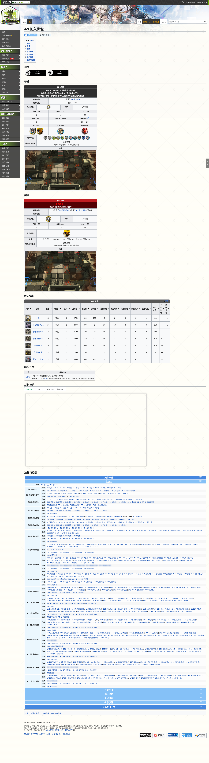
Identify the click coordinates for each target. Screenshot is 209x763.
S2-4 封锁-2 (78, 502)
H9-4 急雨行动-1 (88, 582)
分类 (26, 713)
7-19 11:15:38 (84, 547)
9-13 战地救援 (157, 574)
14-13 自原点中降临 (95, 635)
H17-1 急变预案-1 (53, 684)
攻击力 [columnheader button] (84, 309)
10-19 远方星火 (150, 590)
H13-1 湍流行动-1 (53, 627)
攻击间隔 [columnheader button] (114, 309)
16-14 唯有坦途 (82, 664)
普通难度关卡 (36, 713)
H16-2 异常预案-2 (65, 670)
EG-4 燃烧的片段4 (92, 565)
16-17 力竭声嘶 (128, 664)
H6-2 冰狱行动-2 (64, 539)
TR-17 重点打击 (52, 555)
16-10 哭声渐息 (176, 662)
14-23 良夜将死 (104, 638)
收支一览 (5, 135)
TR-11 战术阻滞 (52, 505)
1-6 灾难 (83, 493)
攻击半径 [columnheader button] (161, 309)
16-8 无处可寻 (149, 662)
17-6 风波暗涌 (120, 676)
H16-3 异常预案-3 (78, 670)
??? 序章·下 (54, 485)
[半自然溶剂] (88, 138)
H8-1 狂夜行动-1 (52, 568)
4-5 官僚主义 (89, 516)
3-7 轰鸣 (89, 508)
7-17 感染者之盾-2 (60, 547)
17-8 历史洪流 (149, 676)
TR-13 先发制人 (75, 505)
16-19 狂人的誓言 (154, 664)
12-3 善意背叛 (76, 609)
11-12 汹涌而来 (52, 601)
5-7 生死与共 (108, 522)
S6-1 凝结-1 (51, 536)
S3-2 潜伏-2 (60, 511)
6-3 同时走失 (67, 531)
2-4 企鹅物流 (80, 499)
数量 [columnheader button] (47, 309)
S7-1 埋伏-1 (51, 549)
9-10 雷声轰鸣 (128, 574)
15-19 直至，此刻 (180, 651)
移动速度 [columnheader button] (154, 308)
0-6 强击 (83, 488)
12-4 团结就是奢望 (92, 609)
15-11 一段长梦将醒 (195, 649)
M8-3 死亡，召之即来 (141, 558)
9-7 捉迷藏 (100, 574)
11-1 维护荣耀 (51, 598)
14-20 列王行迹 (57, 638)
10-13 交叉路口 (68, 590)
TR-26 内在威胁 (52, 659)
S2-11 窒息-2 (141, 502)
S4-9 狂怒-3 (122, 519)
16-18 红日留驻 (143, 664)
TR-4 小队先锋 (83, 491)
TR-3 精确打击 (73, 491)
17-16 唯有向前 (109, 678)
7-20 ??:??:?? (94, 547)
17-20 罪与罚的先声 (161, 678)
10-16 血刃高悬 (107, 590)
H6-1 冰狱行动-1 (52, 539)
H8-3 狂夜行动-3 (76, 568)
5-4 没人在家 (80, 522)
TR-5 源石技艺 (94, 491)
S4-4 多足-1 (78, 519)
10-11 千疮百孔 (192, 587)
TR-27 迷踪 (50, 673)
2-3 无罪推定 (70, 499)
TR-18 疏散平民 (52, 571)
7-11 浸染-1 (157, 544)
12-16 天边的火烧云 (113, 611)
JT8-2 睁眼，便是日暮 (54, 563)
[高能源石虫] (28, 352)
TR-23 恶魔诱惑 (63, 617)
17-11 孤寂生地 (193, 676)
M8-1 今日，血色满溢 (69, 558)
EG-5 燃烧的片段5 (105, 565)
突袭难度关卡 (56, 713)
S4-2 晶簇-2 (60, 519)
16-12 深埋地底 (52, 664)
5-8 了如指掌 (118, 522)
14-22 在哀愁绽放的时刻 (90, 638)
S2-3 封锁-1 (69, 502)
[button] (163, 21)
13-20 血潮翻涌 (171, 622)
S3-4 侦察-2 (78, 511)
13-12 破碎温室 (52, 622)
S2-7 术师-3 (104, 502)
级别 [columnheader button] (65, 309)
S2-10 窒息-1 (131, 502)
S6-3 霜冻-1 (69, 536)
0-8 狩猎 (96, 488)
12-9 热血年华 (161, 609)
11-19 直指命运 (152, 601)
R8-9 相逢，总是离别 (111, 560)
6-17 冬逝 (64, 533)
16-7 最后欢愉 (134, 662)
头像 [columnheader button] (27, 309)
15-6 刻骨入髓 (121, 649)
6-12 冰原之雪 (162, 531)
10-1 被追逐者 (51, 587)
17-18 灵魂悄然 (135, 678)
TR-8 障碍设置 (51, 496)
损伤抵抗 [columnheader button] (134, 309)
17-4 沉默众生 (92, 676)
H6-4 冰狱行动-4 (88, 539)
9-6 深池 (93, 574)
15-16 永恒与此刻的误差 (131, 651)
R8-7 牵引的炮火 (67, 560)
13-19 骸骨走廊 (156, 622)
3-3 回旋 (63, 508)
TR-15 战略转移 (52, 513)
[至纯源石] (40, 131)
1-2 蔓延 (56, 493)
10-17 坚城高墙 (122, 590)
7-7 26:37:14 (111, 544)
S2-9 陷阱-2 (122, 502)
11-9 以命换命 (159, 598)
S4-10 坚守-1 (131, 519)
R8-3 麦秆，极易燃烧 (96, 558)
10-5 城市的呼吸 (104, 587)
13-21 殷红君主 (186, 622)
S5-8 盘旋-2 (113, 525)
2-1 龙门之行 (51, 499)
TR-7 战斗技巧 (115, 491)
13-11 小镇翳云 (188, 620)
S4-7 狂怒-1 (104, 519)
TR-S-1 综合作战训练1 (128, 491)
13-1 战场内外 (51, 620)
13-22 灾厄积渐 (52, 624)
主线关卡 (46, 713)
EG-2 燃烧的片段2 (66, 565)
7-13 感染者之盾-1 (177, 544)
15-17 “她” (144, 651)
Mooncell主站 (7, 102)
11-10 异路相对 (174, 598)
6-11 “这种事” (152, 531)
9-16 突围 (187, 574)
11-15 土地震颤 (97, 601)
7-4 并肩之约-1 (80, 544)
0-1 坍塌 (49, 488)
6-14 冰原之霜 (186, 531)
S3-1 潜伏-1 (51, 511)
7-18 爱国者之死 (73, 547)
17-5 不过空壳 (106, 676)
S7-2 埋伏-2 (60, 549)
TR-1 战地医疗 (51, 491)
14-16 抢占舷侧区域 (146, 635)
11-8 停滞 (146, 598)
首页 (4, 32)
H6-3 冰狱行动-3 (76, 539)
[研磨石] (71, 138)
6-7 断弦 (108, 531)
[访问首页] (10, 15)
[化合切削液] (83, 138)
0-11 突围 (117, 488)
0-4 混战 (69, 488)
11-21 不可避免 (183, 601)
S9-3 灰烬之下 (72, 579)
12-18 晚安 (140, 611)
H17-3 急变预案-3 (78, 684)
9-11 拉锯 (138, 574)
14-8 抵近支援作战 (169, 633)
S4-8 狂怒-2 (113, 519)
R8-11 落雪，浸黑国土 (154, 560)
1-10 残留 (110, 493)
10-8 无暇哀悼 (147, 587)
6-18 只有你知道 (73, 533)
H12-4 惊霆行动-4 (91, 614)
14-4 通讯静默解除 (101, 633)
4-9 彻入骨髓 (81, 210)
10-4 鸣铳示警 (89, 587)
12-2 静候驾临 (62, 609)
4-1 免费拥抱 (51, 516)
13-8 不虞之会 (147, 620)
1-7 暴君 (89, 493)
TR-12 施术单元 (63, 505)
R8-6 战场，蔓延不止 (186, 558)
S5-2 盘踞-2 (60, 525)
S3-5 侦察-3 (86, 511)
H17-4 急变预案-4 (91, 684)
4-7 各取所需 (108, 516)
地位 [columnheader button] (56, 309)
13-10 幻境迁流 (173, 620)
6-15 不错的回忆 (197, 531)
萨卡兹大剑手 (38, 332)
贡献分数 (5, 132)
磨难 (68, 587)
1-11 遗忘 (117, 493)
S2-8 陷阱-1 (113, 502)
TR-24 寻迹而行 (52, 630)
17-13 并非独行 (67, 678)
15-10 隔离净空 (178, 649)
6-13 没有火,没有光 (174, 531)
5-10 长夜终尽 (137, 522)
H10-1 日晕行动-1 (53, 593)
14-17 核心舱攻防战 (164, 635)
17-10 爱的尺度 (178, 676)
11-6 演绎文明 (119, 598)
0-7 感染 (89, 488)
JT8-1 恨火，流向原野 (185, 560)
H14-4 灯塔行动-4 (91, 643)
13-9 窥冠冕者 (161, 620)
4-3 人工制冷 (70, 516)
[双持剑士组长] (28, 359)
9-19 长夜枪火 (60, 576)
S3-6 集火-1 (95, 511)
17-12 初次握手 (52, 678)
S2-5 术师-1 (86, 502)
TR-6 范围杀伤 (105, 491)
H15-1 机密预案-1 (53, 656)
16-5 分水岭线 (106, 662)
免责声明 (42, 734)
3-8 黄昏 (96, 508)
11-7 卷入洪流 (133, 598)
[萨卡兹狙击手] (28, 338)
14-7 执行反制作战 (152, 633)
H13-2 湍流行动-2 (65, 627)
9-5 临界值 (85, 574)
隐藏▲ (201, 477)
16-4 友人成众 (92, 662)
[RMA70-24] (84, 131)
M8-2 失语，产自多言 (111, 558)
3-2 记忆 (56, 508)
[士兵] (28, 318)
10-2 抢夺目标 (62, 587)
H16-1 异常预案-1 (53, 670)
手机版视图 (66, 734)
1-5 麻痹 (76, 493)
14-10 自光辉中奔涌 (53, 635)
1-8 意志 (96, 493)
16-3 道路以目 (77, 662)
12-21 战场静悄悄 (186, 611)
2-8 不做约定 (64, 210)
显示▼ (201, 689)
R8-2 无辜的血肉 (82, 558)
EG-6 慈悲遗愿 (51, 640)
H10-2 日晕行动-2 (65, 593)
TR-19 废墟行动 (52, 585)
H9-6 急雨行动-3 (112, 582)
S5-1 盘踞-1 (51, 525)
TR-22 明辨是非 (52, 617)
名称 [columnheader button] (37, 309)
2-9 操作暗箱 (127, 499)
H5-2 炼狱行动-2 (64, 528)
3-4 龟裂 (69, 508)
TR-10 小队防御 (73, 496)
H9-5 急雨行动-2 (100, 582)
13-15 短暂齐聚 (97, 622)
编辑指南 (5, 121)
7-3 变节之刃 (70, 544)
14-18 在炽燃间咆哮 (182, 635)
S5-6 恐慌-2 (95, 525)
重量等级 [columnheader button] (145, 309)
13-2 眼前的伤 (62, 620)
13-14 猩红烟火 (82, 622)
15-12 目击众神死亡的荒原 (60, 651)
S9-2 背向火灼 (62, 579)
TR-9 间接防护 (62, 496)
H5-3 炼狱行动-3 (76, 528)
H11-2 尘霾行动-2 (65, 603)
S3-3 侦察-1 (69, 511)
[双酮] (50, 138)
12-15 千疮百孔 (97, 611)
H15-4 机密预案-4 (91, 656)
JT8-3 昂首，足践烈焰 (69, 563)
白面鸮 (27, 377)
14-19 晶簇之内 (199, 635)
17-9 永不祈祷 (163, 676)
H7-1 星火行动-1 (52, 552)
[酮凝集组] (66, 138)
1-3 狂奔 (63, 493)
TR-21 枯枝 (50, 606)
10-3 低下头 (75, 587)
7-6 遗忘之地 (101, 544)
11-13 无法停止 (67, 601)
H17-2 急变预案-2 (65, 684)
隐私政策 (27, 734)
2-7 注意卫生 (108, 499)
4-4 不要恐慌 (80, 516)
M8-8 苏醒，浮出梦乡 (170, 560)
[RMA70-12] (60, 131)
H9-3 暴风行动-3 (76, 582)
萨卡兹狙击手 (38, 339)
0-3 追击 (63, 488)
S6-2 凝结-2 (60, 536)
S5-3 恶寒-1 (69, 525)
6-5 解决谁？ (88, 531)
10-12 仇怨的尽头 (52, 590)
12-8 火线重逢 (147, 609)
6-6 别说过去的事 (98, 531)
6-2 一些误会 (58, 531)
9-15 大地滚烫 (178, 574)
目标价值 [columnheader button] (166, 309)
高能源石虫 (38, 352)
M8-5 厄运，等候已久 (54, 560)
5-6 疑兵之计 (99, 522)
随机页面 (5, 92)
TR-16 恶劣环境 (52, 541)
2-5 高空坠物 (89, 499)
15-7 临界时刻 (135, 649)
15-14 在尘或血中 (97, 651)
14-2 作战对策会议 (66, 633)
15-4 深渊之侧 (92, 649)
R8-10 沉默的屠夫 (125, 560)
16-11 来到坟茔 (191, 662)
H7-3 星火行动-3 (76, 552)
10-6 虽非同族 (119, 587)
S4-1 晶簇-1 (51, 519)
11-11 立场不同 (185, 598)
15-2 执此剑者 (67, 649)
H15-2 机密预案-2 (65, 656)
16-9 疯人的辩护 (164, 662)
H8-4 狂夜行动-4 (88, 568)
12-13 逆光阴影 (67, 611)
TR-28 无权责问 (52, 686)
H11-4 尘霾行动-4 (91, 603)
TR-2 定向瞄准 (62, 491)
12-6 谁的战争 (119, 609)
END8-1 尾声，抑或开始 (86, 563)
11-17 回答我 (127, 601)
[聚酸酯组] (62, 138)
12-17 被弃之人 (127, 611)
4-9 (45, 379)
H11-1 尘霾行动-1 (52, 603)
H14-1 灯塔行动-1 (53, 643)
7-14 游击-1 (187, 544)
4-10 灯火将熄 (137, 516)
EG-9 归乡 (66, 667)
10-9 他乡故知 (161, 587)
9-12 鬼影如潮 (146, 574)
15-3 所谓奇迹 (78, 649)
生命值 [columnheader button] (74, 309)
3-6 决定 (83, 508)
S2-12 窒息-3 (151, 502)
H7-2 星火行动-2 (64, 552)
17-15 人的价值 (93, 678)
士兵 (38, 318)
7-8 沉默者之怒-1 (122, 544)
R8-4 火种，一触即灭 (126, 558)
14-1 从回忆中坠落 (53, 633)
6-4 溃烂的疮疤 (77, 531)
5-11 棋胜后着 (148, 522)
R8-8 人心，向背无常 (81, 560)
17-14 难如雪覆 (82, 678)
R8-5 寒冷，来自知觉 (156, 558)
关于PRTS (34, 734)
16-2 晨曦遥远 (63, 662)
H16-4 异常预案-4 (91, 670)
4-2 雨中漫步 (60, 516)
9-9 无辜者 (119, 574)
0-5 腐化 (76, 488)
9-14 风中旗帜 (167, 574)
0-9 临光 (103, 488)
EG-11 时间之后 (52, 681)
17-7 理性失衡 (134, 676)
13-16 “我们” (111, 622)
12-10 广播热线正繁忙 (179, 609)
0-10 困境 (110, 488)
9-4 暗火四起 (77, 574)
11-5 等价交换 (104, 598)
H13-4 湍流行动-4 (91, 627)
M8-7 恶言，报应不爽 (139, 560)
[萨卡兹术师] (28, 345)
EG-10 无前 (74, 667)
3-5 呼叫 (76, 508)
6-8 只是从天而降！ (118, 531)
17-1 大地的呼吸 (52, 676)
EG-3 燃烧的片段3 (79, 565)
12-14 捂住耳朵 (82, 611)
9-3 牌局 (68, 574)
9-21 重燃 (81, 576)
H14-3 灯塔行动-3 (78, 643)
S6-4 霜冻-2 (78, 536)
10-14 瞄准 (78, 590)
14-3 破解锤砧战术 (83, 633)
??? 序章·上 (45, 485)
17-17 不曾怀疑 (120, 678)
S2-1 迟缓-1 (51, 502)
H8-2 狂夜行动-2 (64, 568)
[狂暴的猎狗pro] (28, 325)
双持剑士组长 (38, 359)
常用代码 (5, 125)
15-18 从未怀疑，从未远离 (161, 651)
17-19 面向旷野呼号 (147, 678)
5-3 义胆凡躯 (70, 522)
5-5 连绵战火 (89, 522)
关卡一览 (32, 35)
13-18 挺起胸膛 (141, 622)
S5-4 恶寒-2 (78, 525)
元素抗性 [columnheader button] (124, 309)
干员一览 (5, 62)
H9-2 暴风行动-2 (64, 582)
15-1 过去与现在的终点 (54, 649)
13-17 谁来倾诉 (126, 622)
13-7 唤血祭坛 (133, 620)
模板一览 (5, 128)
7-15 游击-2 (196, 544)
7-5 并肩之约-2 (91, 544)
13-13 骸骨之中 (67, 622)
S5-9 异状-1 (122, 525)
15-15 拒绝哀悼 (113, 651)
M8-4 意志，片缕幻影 (171, 558)
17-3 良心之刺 (77, 676)
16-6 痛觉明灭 (120, 662)
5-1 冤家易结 (51, 522)
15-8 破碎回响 (149, 649)
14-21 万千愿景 (72, 638)
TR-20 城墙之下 (52, 595)
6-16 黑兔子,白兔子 (53, 533)
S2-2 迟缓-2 (60, 502)
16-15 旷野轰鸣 (97, 664)
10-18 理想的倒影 (138, 590)
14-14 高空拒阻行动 (110, 635)
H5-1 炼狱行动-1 (52, 528)
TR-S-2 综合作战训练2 (100, 505)
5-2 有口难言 (60, 522)
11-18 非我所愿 (137, 601)
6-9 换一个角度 (131, 531)
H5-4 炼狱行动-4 (88, 528)
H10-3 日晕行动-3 (78, 593)
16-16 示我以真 (112, 664)
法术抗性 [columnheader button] (103, 309)
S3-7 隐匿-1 (104, 511)
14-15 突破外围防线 (128, 635)
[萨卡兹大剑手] (28, 332)
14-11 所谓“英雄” (66, 635)
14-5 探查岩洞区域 (118, 633)
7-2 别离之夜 (60, 544)
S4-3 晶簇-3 (69, 519)
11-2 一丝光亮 (65, 598)
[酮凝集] (58, 138)
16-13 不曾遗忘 (67, 664)
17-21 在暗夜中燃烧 (175, 678)
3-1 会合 (49, 508)
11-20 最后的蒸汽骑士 (166, 601)
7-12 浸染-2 (165, 544)
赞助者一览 (6, 42)
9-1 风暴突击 (51, 574)
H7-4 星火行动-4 (88, 552)
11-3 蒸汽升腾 (80, 598)
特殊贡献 (5, 139)
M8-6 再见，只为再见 (96, 560)
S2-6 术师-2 (95, 502)
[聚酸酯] (54, 138)
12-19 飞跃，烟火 (154, 611)
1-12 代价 (125, 493)
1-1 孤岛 (49, 493)
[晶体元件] (75, 138)
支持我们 (5, 39)
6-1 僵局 (49, 531)
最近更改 (5, 118)
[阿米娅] (32, 131)
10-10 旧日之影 (177, 587)
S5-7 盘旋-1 (104, 525)
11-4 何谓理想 (94, 598)
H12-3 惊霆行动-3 (78, 614)
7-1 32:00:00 (51, 544)
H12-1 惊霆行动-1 (53, 614)
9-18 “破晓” (50, 576)
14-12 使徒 (80, 635)
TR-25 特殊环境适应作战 (55, 646)
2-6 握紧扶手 (99, 499)
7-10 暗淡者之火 (146, 544)
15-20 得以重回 (192, 651)
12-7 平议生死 (133, 609)
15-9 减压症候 (163, 649)
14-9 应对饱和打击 (186, 633)
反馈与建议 (6, 46)
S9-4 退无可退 (83, 579)
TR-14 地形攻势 (86, 505)
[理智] (48, 107)
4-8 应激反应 (76, 99)
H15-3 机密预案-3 (78, 656)
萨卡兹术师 (38, 345)
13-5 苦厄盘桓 (104, 620)
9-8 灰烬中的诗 (110, 574)
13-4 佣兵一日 (90, 620)
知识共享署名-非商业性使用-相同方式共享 (59, 730)
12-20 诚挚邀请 (170, 611)
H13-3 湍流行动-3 (78, 627)
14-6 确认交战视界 (135, 633)
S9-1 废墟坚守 (51, 579)
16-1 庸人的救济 (52, 662)
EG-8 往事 (58, 667)
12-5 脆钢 (106, 609)
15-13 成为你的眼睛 (80, 651)
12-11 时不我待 (196, 609)
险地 (84, 649)
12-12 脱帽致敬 (52, 611)
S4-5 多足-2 (86, 519)
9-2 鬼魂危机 (60, 574)
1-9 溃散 (103, 493)
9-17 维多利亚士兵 (197, 574)
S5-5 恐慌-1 (86, 525)
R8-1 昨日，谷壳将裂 (54, 558)
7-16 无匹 (50, 547)
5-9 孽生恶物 (127, 522)
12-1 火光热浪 (51, 609)
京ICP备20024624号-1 (53, 734)
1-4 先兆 (69, 493)
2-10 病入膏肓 (137, 499)
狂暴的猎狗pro (38, 325)
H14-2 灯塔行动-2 (65, 643)
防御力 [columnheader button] (93, 309)
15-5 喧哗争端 (106, 649)
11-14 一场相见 (82, 601)
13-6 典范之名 (119, 620)
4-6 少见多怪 (99, 516)
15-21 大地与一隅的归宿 (55, 654)
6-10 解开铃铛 (141, 531)
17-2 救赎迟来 (63, 676)
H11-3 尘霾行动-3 (78, 603)
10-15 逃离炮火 (92, 590)
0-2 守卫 (56, 488)
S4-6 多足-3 (95, 519)
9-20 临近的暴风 (71, 576)
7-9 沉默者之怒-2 (134, 544)
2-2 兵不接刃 (60, 499)
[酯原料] (45, 138)
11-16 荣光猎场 (112, 601)
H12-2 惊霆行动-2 (65, 614)
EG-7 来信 (50, 667)
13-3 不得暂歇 (76, 620)
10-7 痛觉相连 (133, 587)
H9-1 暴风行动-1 (52, 582)
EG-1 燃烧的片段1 (53, 565)
